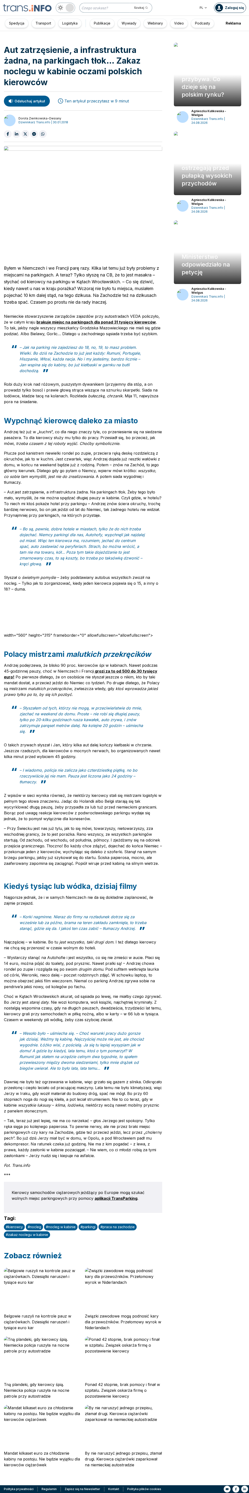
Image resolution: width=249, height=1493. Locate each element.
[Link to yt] (227, 1489)
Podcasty (202, 23)
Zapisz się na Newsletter (82, 1489)
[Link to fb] (235, 1489)
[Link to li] (244, 1489)
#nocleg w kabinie (61, 1227)
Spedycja (16, 23)
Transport (43, 23)
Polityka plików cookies (144, 1489)
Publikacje (102, 23)
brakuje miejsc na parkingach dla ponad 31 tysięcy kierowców (96, 322)
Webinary (155, 23)
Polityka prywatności (19, 1489)
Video (179, 23)
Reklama (233, 23)
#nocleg (34, 1227)
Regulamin (49, 1489)
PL (201, 7)
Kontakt (113, 1489)
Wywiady (129, 23)
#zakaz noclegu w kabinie (27, 1235)
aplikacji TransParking (116, 1198)
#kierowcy (14, 1227)
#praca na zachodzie (117, 1227)
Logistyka (70, 23)
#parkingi (88, 1227)
